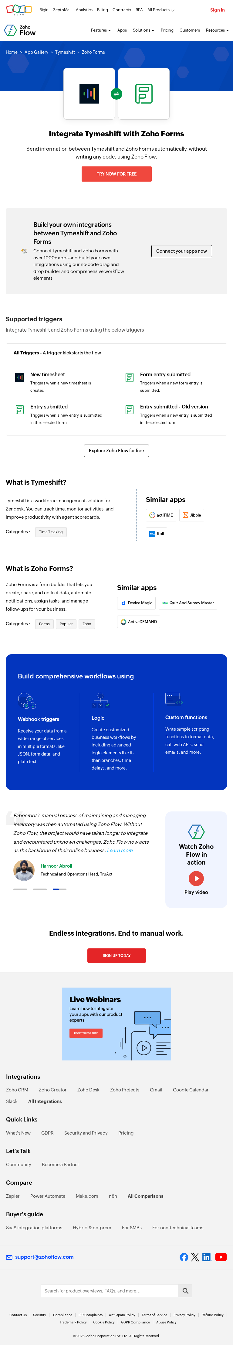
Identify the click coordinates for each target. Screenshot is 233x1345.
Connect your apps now (181, 251)
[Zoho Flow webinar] (116, 1024)
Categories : (18, 531)
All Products (158, 10)
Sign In (217, 9)
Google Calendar (191, 1089)
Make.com (87, 1196)
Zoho (87, 624)
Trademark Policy (73, 1322)
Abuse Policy (166, 1322)
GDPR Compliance (135, 1322)
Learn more (120, 850)
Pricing (167, 30)
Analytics (84, 10)
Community (18, 1164)
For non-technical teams (177, 1227)
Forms (44, 624)
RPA (139, 10)
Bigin (44, 10)
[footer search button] (185, 1291)
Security (39, 1315)
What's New (18, 1132)
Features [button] (99, 30)
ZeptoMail (62, 10)
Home (12, 52)
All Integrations (45, 1101)
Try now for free (117, 174)
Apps (122, 30)
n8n (113, 1196)
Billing (102, 10)
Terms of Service (154, 1315)
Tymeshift (65, 52)
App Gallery (36, 52)
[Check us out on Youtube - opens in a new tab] (221, 1257)
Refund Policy (213, 1315)
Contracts (122, 10)
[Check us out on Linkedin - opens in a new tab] (207, 1257)
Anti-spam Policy (122, 1315)
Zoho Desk (88, 1089)
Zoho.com (19, 10)
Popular (66, 624)
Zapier (13, 1196)
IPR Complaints (91, 1315)
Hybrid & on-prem (92, 1227)
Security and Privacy (86, 1132)
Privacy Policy (184, 1315)
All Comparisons (146, 1196)
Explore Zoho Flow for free (116, 450)
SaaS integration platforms (34, 1227)
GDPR (47, 1132)
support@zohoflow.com (44, 1257)
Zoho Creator (53, 1089)
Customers (190, 30)
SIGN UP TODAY (116, 956)
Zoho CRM (17, 1089)
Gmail (156, 1089)
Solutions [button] (141, 30)
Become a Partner (60, 1164)
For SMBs (132, 1227)
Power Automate (47, 1196)
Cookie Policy (104, 1322)
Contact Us (18, 1315)
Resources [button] (215, 30)
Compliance (62, 1315)
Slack (12, 1101)
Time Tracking (51, 532)
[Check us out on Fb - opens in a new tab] (184, 1257)
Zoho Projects (124, 1089)
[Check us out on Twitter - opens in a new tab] (195, 1257)
